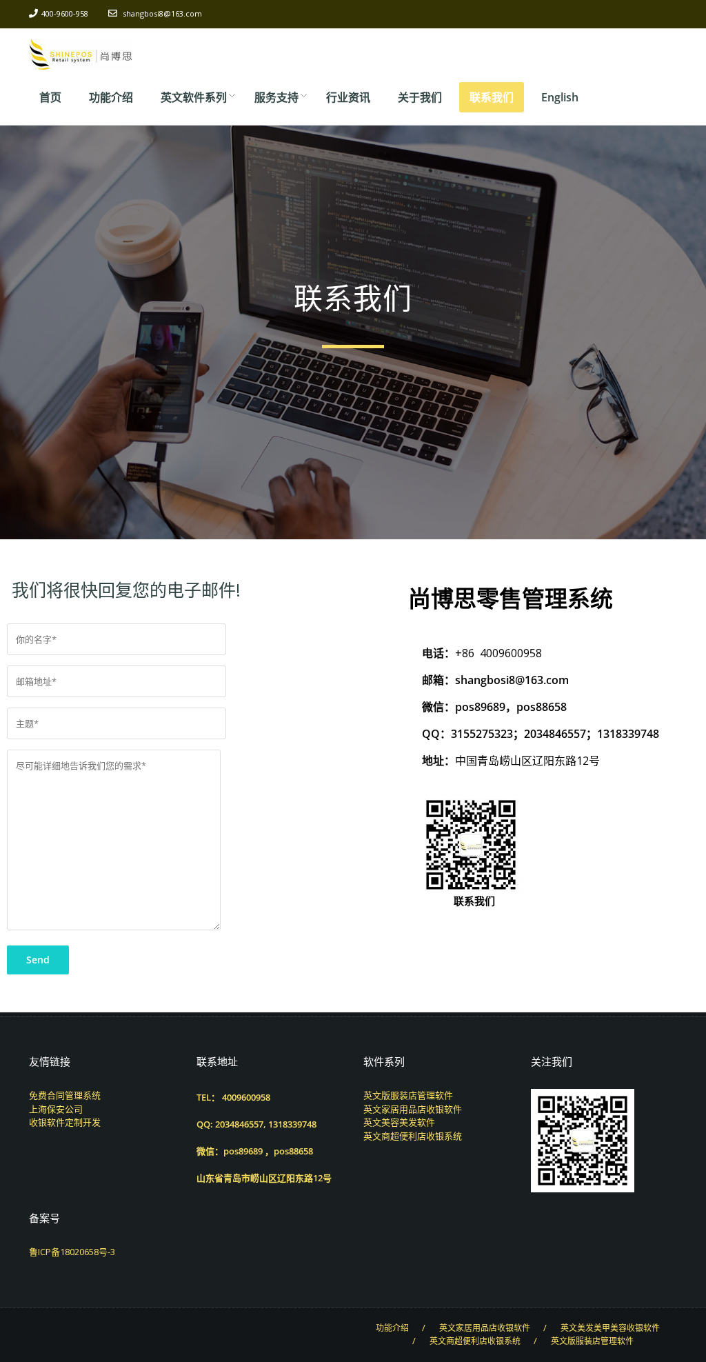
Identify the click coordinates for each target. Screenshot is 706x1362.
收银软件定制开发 (65, 1122)
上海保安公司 (56, 1109)
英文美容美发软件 (399, 1122)
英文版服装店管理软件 (408, 1095)
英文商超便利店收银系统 (412, 1136)
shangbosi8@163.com (162, 13)
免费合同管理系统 (65, 1095)
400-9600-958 (64, 13)
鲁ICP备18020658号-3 (72, 1251)
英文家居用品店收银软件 (412, 1109)
